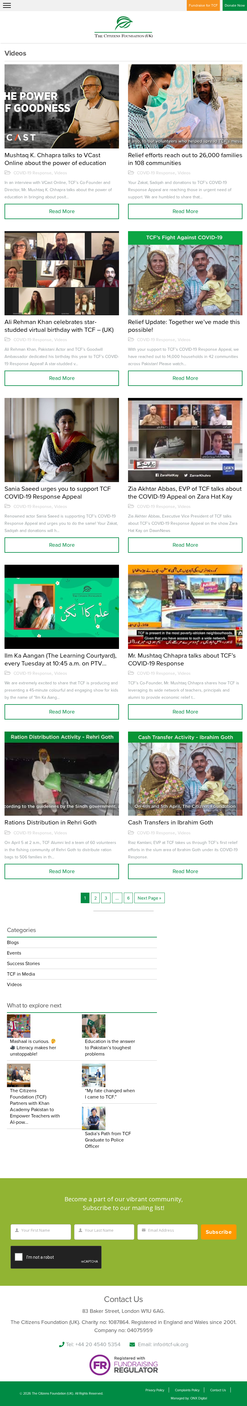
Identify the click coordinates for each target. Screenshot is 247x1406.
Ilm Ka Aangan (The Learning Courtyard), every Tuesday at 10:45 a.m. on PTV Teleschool (61, 659)
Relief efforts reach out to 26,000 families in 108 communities (185, 159)
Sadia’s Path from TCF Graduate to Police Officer (108, 1140)
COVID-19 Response (33, 173)
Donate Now (235, 5)
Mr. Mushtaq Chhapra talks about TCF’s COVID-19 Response (182, 659)
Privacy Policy (154, 1390)
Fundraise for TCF (203, 5)
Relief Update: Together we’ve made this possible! (184, 325)
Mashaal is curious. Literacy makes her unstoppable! (33, 1047)
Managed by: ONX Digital (189, 1398)
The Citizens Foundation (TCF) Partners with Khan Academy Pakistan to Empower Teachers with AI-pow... (35, 1106)
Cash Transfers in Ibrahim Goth (170, 822)
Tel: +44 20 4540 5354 (93, 1344)
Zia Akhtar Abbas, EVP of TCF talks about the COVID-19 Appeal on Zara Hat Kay (185, 492)
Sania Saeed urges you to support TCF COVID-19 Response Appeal (58, 492)
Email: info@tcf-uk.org (163, 1344)
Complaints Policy (187, 1390)
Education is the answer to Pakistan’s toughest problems (110, 1047)
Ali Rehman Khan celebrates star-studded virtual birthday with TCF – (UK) (59, 325)
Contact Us (218, 1390)
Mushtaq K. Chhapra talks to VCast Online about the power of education (55, 159)
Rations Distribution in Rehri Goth (51, 822)
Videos (60, 173)
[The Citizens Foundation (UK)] (123, 26)
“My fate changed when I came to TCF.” (110, 1094)
